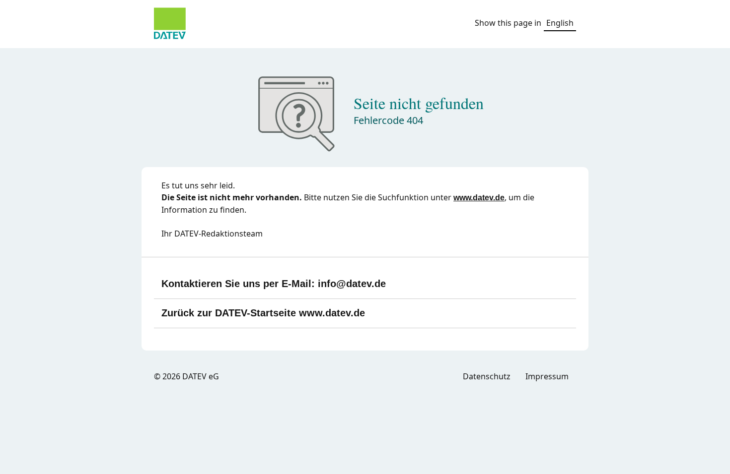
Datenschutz (487, 376)
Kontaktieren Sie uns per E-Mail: (273, 283)
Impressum (547, 376)
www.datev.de (479, 197)
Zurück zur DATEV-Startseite (263, 312)
